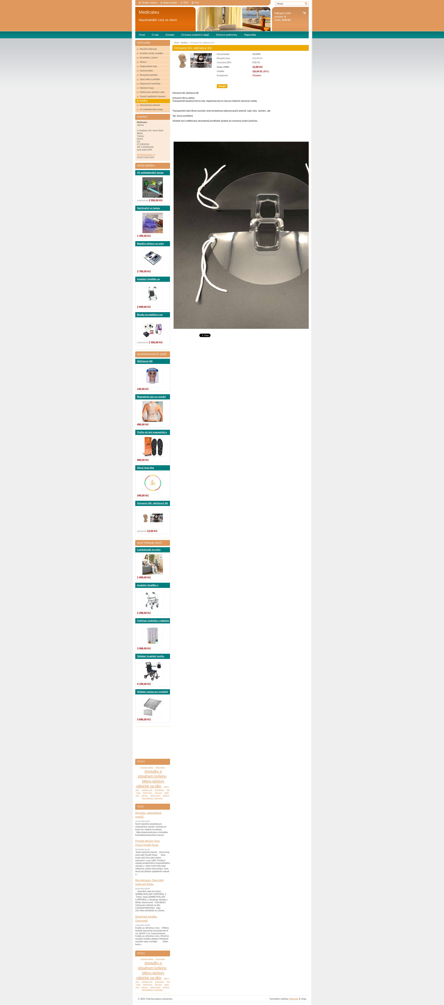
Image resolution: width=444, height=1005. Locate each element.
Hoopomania (159, 790)
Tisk (197, 2)
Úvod (176, 43)
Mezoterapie (160, 767)
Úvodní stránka (149, 2)
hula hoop (158, 793)
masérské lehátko (146, 767)
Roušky (184, 43)
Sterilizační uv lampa (148, 208)
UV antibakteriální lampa (150, 172)
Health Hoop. (147, 793)
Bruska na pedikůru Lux (150, 315)
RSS (185, 2)
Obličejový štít (144, 361)
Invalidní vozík (147, 790)
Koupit (222, 86)
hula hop (145, 795)
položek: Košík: (283, 16)
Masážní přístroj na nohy (150, 244)
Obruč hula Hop (145, 468)
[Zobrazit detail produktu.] (152, 187)
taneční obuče (155, 795)
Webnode (293, 999)
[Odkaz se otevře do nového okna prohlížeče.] (194, 67)
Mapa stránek (170, 2)
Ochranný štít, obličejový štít (152, 503)
